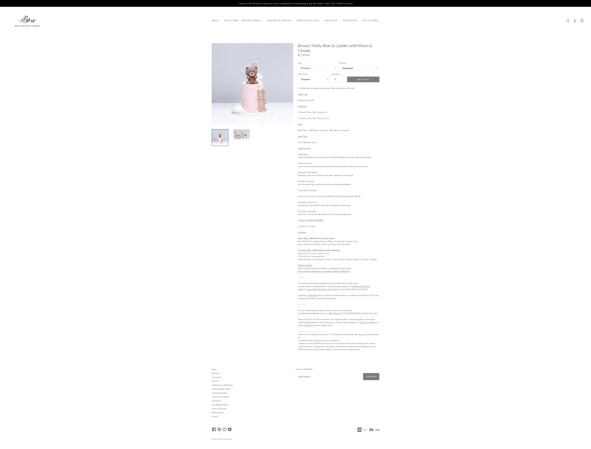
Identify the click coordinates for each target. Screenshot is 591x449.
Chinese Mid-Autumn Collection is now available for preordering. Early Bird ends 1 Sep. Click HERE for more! (295, 3)
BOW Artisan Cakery (224, 439)
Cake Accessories (219, 393)
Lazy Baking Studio (220, 404)
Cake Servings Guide (221, 389)
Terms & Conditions (220, 397)
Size (299, 63)
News (214, 369)
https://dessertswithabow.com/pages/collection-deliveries (324, 271)
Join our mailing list (304, 369)
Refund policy (218, 412)
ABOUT (217, 20)
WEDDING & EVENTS (252, 20)
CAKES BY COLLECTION (309, 20)
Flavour (342, 63)
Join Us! (215, 381)
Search (215, 416)
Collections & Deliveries (222, 385)
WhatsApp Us (335, 313)
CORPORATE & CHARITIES (280, 20)
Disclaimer (216, 401)
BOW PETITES (351, 20)
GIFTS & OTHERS (371, 20)
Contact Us (217, 377)
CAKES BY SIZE (332, 20)
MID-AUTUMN (231, 20)
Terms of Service (219, 408)
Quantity (336, 74)
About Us (216, 373)
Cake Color (303, 74)
